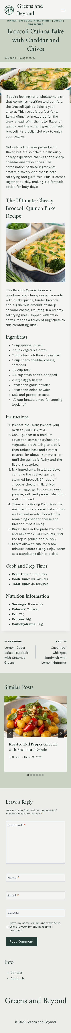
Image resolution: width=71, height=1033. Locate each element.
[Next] (61, 733)
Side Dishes (35, 24)
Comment (16, 825)
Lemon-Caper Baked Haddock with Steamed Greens (16, 652)
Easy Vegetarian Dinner (35, 21)
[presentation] (35, 716)
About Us (17, 978)
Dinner (12, 21)
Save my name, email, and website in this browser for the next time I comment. (35, 926)
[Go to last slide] (10, 733)
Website (13, 913)
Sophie (12, 57)
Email (13, 895)
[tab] (28, 775)
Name (13, 877)
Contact (16, 972)
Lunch (58, 21)
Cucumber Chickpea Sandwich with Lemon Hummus (54, 652)
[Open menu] (63, 10)
